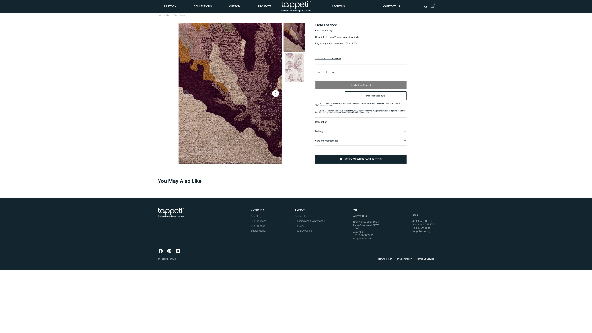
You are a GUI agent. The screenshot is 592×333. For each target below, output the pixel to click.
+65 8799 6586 (421, 227)
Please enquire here (375, 96)
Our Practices (258, 221)
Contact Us (301, 216)
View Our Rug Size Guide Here (328, 58)
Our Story (256, 216)
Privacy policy (404, 258)
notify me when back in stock (363, 159)
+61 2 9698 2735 (363, 235)
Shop (168, 15)
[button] (425, 6)
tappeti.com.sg (421, 231)
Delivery (299, 225)
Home (160, 15)
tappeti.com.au (362, 238)
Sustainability (258, 230)
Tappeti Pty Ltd (168, 258)
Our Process (258, 225)
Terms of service (425, 258)
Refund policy (385, 258)
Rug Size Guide (303, 230)
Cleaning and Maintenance (310, 221)
